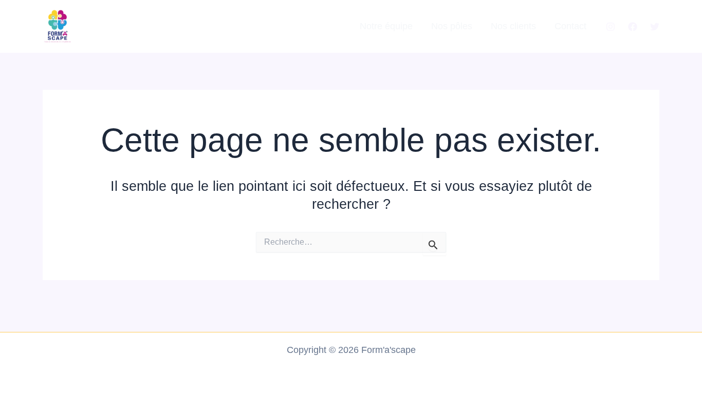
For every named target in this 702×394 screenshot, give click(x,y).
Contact (570, 26)
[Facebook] (632, 26)
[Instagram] (610, 26)
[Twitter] (654, 26)
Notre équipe (386, 26)
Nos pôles (451, 26)
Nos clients (513, 26)
